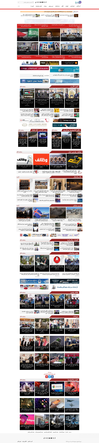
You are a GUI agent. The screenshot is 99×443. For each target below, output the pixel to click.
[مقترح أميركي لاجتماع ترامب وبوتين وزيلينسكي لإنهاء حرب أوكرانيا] (35, 230)
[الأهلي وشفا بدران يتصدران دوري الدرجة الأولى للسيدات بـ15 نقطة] (36, 244)
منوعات (75, 316)
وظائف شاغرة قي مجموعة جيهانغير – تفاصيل (41, 166)
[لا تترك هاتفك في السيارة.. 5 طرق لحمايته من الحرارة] (57, 419)
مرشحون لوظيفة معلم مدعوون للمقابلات (24, 165)
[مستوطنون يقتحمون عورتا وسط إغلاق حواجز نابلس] (35, 225)
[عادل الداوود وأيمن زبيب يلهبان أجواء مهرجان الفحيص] (57, 299)
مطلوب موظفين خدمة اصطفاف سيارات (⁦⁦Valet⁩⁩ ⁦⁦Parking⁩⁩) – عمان (58, 166)
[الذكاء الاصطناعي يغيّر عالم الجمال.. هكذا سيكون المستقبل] (72, 387)
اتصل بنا (66, 432)
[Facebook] (52, 376)
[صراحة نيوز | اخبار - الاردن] (78, 2)
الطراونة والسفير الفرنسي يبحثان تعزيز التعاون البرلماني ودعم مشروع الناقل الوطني (72, 100)
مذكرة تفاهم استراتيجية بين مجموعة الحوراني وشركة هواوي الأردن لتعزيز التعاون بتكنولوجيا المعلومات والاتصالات (49, 274)
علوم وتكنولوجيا (73, 380)
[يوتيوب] (43, 2)
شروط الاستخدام (61, 432)
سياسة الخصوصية (55, 432)
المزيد (17, 176)
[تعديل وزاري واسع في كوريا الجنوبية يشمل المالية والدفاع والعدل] (79, 230)
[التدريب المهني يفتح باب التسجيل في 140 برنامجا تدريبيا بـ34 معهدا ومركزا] (36, 115)
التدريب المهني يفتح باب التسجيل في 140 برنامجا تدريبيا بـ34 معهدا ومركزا (27, 115)
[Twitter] (49, 376)
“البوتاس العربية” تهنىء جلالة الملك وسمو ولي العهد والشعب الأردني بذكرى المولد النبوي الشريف (27, 347)
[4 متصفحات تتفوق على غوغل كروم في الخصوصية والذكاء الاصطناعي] (57, 387)
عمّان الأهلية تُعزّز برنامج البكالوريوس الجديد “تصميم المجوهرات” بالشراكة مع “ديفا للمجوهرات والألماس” (70, 274)
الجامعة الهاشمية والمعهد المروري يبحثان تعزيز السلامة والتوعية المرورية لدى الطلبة (57, 267)
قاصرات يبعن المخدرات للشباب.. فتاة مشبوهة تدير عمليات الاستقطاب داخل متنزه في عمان (28, 15)
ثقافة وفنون (74, 292)
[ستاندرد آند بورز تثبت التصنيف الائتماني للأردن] (24, 184)
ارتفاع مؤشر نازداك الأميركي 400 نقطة (46, 200)
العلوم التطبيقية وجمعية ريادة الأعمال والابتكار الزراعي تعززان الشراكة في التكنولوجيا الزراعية (42, 267)
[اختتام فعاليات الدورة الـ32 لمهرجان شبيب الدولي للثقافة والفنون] (36, 110)
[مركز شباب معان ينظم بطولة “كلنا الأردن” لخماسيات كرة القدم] (36, 249)
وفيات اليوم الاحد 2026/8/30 (38, 75)
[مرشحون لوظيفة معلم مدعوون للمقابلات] (24, 159)
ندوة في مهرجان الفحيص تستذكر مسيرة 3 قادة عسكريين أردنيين (27, 306)
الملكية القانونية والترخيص (48, 432)
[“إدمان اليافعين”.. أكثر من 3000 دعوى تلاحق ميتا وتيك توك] (42, 403)
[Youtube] (46, 376)
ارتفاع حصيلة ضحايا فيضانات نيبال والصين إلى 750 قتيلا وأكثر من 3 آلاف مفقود (58, 57)
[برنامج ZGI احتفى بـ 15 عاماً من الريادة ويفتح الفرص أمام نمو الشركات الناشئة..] (42, 135)
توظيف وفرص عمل (74, 152)
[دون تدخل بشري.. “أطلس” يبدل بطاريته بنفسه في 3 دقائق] (72, 419)
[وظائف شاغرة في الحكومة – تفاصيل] (35, 172)
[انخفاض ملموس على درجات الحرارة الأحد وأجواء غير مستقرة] (76, 76)
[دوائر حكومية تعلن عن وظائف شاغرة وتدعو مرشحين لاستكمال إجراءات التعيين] (79, 172)
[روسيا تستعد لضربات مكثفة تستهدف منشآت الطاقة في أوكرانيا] (58, 213)
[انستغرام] (39, 2)
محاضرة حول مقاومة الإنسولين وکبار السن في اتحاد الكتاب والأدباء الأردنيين (42, 306)
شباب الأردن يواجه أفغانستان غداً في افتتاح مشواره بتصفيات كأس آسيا (47, 244)
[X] (44, 2)
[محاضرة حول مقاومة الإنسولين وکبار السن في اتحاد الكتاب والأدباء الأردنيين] (42, 299)
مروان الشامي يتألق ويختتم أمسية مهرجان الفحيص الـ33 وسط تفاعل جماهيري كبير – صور (46, 312)
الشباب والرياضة (72, 240)
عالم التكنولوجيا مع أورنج (71, 130)
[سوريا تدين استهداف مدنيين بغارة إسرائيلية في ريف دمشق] (66, 135)
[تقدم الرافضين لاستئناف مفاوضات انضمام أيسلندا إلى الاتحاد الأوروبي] (41, 213)
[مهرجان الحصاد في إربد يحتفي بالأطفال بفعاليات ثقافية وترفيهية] (57, 323)
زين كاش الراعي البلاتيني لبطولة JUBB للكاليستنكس (33, 140)
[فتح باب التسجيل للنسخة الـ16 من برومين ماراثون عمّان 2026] (76, 249)
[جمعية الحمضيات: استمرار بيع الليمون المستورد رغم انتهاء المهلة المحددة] (56, 110)
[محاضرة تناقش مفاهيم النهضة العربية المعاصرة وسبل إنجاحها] (72, 323)
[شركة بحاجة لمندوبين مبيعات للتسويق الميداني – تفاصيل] (74, 159)
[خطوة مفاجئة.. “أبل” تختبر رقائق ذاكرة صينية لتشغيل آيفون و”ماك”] (42, 387)
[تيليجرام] (37, 2)
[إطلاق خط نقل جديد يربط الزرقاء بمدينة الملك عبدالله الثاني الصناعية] (35, 195)
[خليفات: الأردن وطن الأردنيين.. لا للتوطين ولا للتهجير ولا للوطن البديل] (57, 15)
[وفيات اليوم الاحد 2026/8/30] (46, 76)
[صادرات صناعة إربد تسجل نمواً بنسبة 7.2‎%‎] (79, 200)
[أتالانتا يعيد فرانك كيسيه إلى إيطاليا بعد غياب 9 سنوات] (56, 249)
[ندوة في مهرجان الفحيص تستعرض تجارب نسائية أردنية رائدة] (72, 299)
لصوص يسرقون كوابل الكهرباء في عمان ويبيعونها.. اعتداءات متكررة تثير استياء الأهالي (75, 26)
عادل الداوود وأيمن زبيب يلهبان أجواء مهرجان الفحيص (57, 306)
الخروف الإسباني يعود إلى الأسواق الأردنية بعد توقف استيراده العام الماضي (42, 330)
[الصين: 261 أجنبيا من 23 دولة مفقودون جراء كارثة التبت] (57, 230)
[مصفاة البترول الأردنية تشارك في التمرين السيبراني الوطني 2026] (27, 93)
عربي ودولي (77, 205)
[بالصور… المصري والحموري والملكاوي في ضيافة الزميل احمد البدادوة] (57, 358)
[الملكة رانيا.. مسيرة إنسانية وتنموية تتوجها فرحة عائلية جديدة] (76, 15)
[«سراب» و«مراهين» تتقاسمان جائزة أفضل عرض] (36, 312)
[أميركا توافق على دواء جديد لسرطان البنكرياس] (57, 341)
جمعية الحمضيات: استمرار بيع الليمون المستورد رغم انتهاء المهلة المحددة (46, 110)
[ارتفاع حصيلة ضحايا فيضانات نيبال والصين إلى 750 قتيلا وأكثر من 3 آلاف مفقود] (57, 225)
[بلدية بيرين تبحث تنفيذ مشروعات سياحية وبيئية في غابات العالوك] (57, 195)
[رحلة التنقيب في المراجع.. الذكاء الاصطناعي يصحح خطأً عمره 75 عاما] (27, 403)
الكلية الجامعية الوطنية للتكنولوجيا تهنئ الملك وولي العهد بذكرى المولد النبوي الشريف (42, 347)
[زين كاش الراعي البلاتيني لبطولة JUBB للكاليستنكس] (32, 135)
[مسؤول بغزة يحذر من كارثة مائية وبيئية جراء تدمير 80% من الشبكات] (74, 213)
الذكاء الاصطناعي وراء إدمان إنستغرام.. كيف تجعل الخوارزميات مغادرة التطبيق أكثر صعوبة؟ (27, 426)
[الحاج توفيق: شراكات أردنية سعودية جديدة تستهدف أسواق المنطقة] (76, 115)
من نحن (70, 432)
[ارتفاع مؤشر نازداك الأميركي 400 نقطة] (57, 200)
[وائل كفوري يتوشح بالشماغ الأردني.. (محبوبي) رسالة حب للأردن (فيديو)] (42, 358)
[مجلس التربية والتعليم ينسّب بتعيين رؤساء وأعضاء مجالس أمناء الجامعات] (57, 93)
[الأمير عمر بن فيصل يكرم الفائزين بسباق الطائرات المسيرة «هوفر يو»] (42, 93)
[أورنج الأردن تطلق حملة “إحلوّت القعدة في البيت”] (35, 200)
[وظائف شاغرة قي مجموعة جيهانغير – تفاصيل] (41, 159)
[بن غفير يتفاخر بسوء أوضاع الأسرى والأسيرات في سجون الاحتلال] (24, 213)
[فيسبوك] (46, 2)
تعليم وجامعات (73, 253)
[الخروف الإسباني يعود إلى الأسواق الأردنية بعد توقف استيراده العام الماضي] (42, 323)
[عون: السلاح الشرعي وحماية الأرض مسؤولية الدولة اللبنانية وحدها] (79, 225)
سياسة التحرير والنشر (31, 432)
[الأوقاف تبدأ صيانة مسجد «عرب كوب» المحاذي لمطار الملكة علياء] (58, 184)
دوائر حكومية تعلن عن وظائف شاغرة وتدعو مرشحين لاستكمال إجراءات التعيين (69, 172)
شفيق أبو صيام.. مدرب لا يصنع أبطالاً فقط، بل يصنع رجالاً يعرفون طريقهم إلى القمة (66, 244)
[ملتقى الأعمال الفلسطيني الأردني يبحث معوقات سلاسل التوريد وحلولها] (41, 184)
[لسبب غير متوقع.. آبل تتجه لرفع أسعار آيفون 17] (57, 403)
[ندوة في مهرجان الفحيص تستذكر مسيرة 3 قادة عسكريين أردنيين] (27, 299)
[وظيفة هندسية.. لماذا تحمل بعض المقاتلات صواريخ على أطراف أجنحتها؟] (72, 403)
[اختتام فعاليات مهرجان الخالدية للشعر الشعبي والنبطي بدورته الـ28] (76, 312)
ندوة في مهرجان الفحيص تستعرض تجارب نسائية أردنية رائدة (62, 11)
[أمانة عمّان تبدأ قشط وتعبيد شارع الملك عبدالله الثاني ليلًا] (79, 195)
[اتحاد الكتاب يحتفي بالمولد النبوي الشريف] (72, 341)
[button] (21, 11)
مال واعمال (77, 177)
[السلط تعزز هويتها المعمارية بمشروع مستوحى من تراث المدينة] (74, 184)
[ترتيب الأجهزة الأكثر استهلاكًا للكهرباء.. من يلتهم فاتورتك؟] (42, 419)
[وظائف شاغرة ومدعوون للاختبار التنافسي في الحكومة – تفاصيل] (57, 172)
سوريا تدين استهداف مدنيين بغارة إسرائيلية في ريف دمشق (66, 140)
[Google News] (41, 2)
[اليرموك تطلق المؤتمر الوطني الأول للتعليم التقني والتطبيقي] (27, 260)
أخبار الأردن (74, 87)
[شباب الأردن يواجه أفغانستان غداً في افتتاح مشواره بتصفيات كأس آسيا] (56, 244)
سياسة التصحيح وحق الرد (39, 432)
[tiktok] (36, 2)
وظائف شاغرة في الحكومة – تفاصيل (25, 171)
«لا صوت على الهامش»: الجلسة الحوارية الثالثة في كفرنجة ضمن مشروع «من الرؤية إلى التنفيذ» (27, 330)
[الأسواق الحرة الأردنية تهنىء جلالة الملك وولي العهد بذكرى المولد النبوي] (72, 358)
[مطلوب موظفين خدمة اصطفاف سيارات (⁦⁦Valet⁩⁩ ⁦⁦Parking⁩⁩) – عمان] (58, 159)
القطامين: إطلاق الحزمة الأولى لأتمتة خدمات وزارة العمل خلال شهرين (47, 115)
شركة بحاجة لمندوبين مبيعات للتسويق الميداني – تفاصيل (74, 166)
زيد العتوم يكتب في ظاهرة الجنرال (58, 24)
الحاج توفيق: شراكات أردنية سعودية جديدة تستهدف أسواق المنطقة (67, 115)
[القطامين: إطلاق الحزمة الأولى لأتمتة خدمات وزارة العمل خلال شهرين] (56, 115)
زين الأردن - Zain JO (39, 130)
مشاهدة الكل (22, 86)
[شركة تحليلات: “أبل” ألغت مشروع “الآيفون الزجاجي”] (27, 387)
